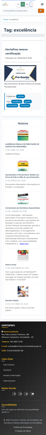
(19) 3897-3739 (16, 342)
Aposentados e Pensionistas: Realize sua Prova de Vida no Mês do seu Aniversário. (22, 176)
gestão (27, 101)
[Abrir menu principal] (42, 4)
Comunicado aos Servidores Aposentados (22, 208)
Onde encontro (9, 381)
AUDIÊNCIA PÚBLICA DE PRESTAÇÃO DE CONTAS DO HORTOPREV (22, 145)
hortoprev (25, 105)
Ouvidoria (7, 370)
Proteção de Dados (23, 431)
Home (5, 19)
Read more (24, 244)
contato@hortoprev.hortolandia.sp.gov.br (24, 346)
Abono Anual (10, 265)
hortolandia (12, 105)
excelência (16, 101)
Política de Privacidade (23, 427)
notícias (20, 96)
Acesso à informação (11, 375)
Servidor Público (12, 300)
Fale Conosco (8, 365)
